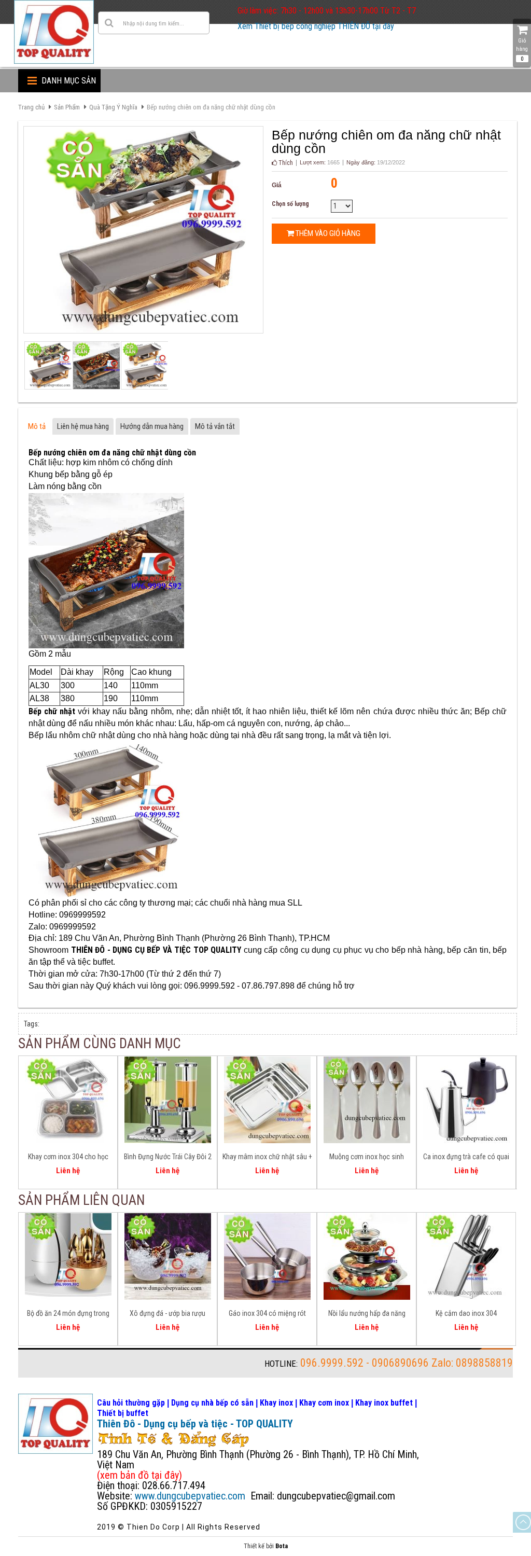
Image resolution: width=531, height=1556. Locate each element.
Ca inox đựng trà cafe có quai (466, 1156)
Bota (281, 1546)
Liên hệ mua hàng (83, 426)
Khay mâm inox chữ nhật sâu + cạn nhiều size (267, 1158)
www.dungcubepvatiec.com (190, 1496)
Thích (285, 162)
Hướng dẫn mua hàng (152, 426)
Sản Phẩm (67, 107)
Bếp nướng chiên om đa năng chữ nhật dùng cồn (211, 107)
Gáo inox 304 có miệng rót (267, 1313)
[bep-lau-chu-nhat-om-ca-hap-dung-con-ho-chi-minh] (96, 365)
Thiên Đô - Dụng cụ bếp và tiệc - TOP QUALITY (195, 1424)
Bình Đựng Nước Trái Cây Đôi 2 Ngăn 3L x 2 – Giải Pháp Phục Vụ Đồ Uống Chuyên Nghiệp (168, 1158)
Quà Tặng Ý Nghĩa (113, 107)
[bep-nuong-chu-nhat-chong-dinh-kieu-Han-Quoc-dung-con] (47, 365)
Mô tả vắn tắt (215, 426)
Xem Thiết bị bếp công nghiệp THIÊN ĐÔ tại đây (315, 26)
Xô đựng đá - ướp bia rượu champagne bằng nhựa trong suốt (167, 1315)
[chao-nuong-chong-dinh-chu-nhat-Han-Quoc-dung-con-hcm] (144, 365)
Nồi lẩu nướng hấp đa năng (367, 1313)
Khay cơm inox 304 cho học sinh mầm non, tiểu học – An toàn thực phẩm (68, 1158)
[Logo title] (54, 32)
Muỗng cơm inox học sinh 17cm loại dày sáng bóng (366, 1158)
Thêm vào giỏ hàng (327, 233)
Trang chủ (31, 107)
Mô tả (37, 426)
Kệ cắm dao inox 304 (466, 1313)
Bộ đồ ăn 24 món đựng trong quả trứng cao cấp (68, 1315)
